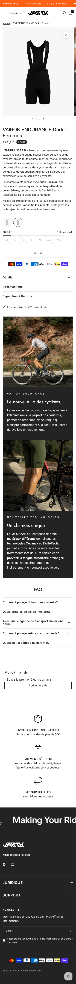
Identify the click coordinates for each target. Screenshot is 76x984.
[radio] (7, 222)
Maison (6, 23)
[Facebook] (6, 864)
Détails (7, 277)
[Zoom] (66, 35)
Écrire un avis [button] (38, 685)
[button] (15, 13)
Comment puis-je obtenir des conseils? (30, 602)
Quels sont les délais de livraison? (26, 611)
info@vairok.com (20, 854)
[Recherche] (65, 13)
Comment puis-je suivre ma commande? (31, 633)
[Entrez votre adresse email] (69, 931)
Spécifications (13, 287)
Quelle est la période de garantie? (26, 642)
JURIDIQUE (13, 882)
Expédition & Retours (17, 296)
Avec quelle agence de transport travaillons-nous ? (34, 622)
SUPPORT (12, 895)
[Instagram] (15, 864)
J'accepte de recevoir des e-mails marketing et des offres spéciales (39, 940)
